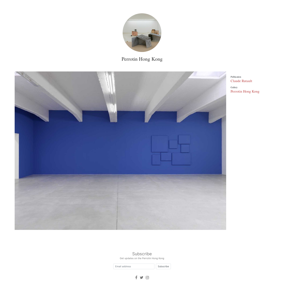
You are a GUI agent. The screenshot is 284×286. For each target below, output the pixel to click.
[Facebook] (136, 277)
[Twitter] (142, 277)
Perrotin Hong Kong (142, 58)
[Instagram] (147, 277)
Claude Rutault (241, 80)
